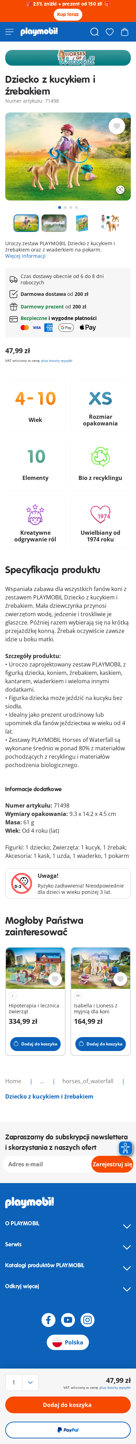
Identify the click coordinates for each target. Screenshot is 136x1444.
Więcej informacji (25, 256)
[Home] (39, 32)
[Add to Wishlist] (116, 126)
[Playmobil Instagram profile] (88, 1320)
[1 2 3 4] (24, 1382)
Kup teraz (68, 14)
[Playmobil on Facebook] (48, 1320)
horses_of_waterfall (88, 1081)
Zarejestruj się (112, 1164)
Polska (74, 1342)
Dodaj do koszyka (67, 1405)
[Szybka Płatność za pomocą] (68, 1430)
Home (14, 1081)
